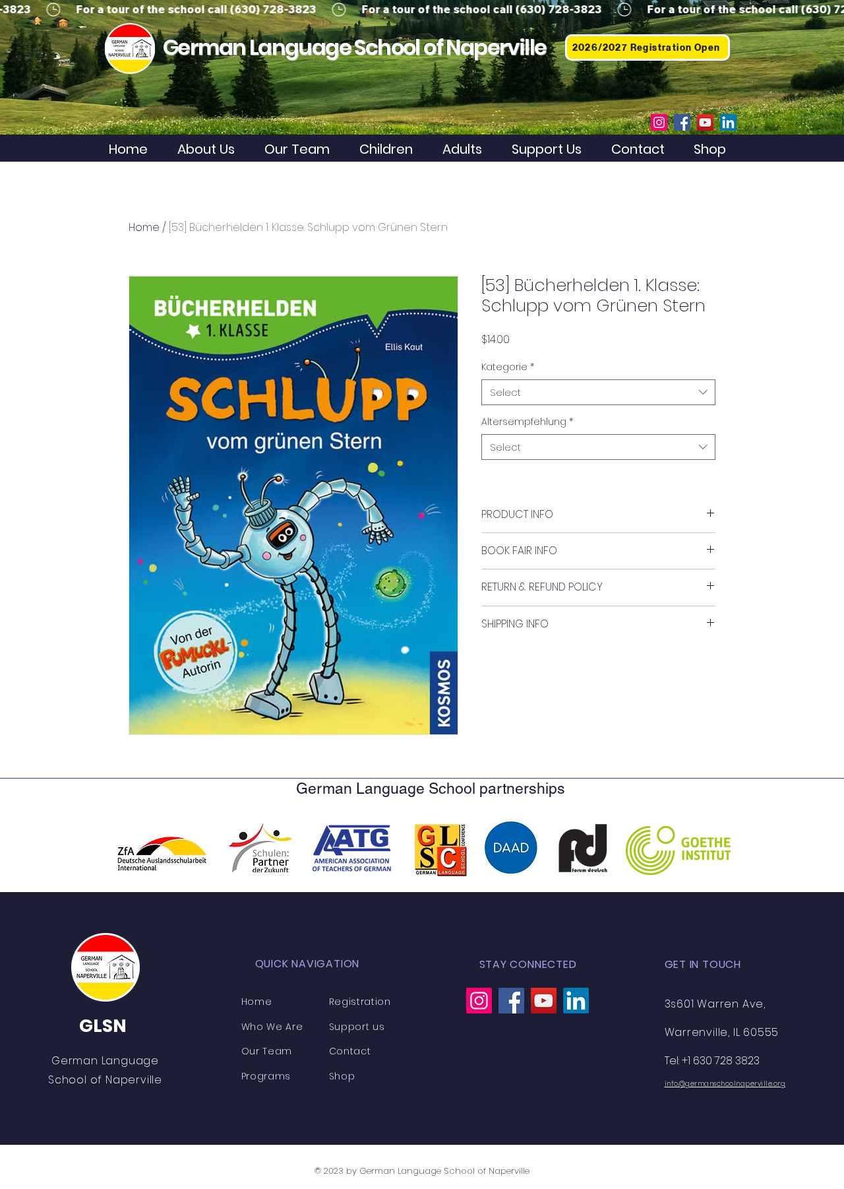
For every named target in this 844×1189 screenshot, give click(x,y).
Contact (350, 1051)
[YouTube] (705, 122)
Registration (360, 1001)
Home (144, 227)
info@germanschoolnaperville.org (725, 1084)
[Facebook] (682, 122)
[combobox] (598, 392)
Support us (357, 1026)
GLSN (103, 1025)
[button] (391, 149)
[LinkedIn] (728, 122)
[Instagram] (659, 122)
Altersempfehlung (527, 422)
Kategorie (507, 367)
